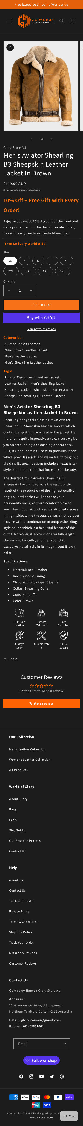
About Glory (18, 799)
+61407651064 (33, 1026)
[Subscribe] (64, 1043)
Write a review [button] (41, 703)
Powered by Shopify (41, 1117)
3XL (28, 271)
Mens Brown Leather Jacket (26, 350)
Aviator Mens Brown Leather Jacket (32, 377)
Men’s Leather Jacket (21, 356)
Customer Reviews (23, 963)
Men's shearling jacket (48, 383)
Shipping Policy (20, 932)
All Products (18, 770)
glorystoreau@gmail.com (41, 1020)
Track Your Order (21, 901)
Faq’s (13, 820)
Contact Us (17, 851)
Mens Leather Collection (27, 749)
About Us (16, 880)
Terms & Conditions (23, 922)
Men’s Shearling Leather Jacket (29, 362)
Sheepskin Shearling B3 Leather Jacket (35, 396)
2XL (11, 271)
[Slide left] (31, 139)
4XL (45, 271)
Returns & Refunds (23, 953)
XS (10, 261)
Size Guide (17, 830)
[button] (9, 21)
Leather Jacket (16, 383)
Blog (12, 809)
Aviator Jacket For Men (22, 344)
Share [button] (13, 659)
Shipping (8, 189)
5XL (62, 271)
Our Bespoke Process (25, 841)
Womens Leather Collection (30, 759)
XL (66, 261)
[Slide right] (52, 139)
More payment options (41, 328)
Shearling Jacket (18, 389)
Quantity (9, 281)
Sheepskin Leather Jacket (53, 389)
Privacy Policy (19, 911)
